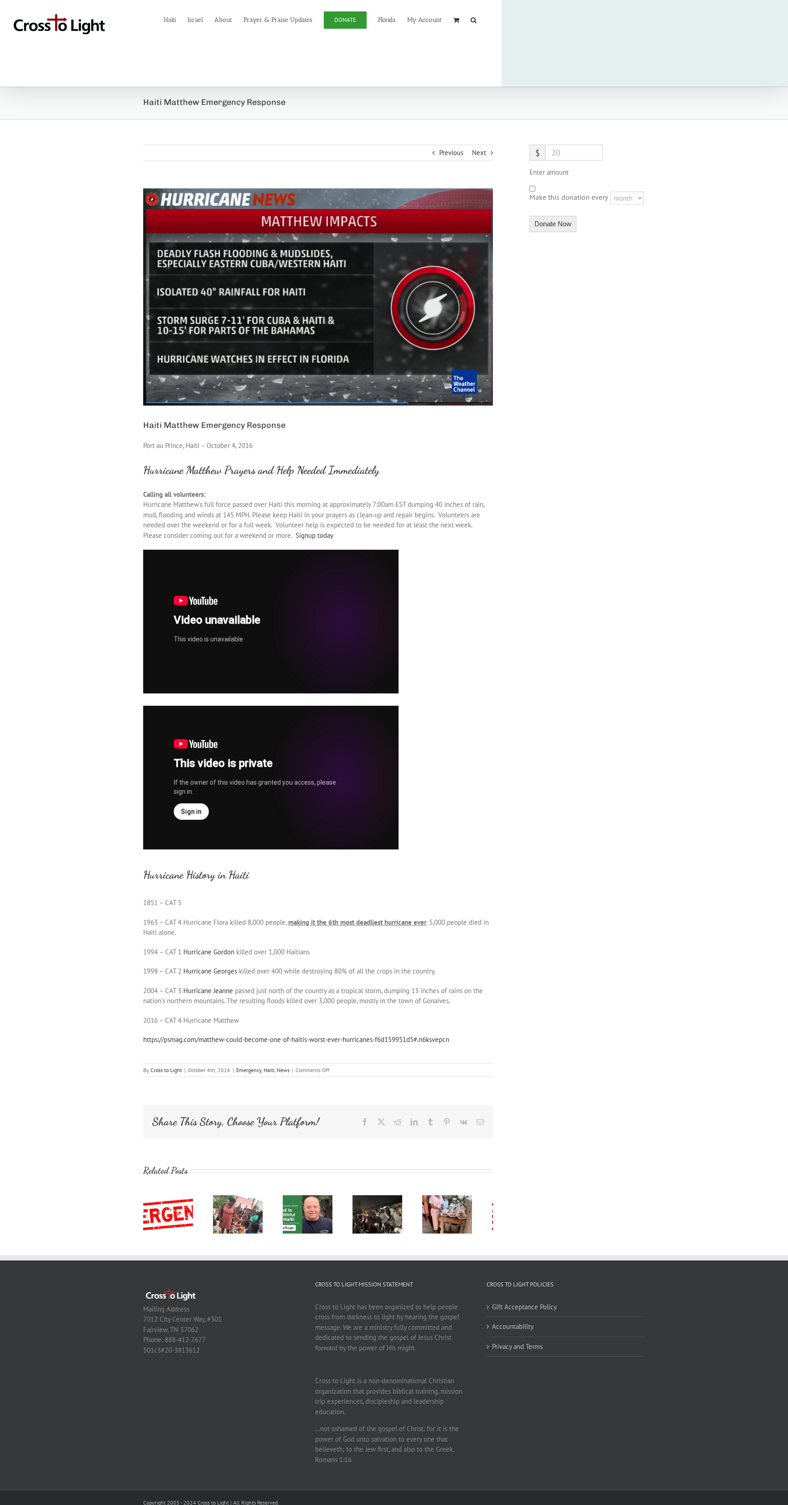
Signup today (314, 535)
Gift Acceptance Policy (524, 1310)
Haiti (269, 1070)
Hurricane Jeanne (208, 990)
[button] (474, 19)
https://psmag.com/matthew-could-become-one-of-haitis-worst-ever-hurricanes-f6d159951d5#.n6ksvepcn (296, 1039)
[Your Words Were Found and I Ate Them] (466, 1199)
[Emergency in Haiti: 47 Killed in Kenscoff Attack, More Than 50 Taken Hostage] (170, 1199)
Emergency (248, 1070)
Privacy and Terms (517, 1350)
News (283, 1070)
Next (479, 152)
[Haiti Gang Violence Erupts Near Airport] (392, 1199)
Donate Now (552, 224)
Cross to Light (166, 1070)
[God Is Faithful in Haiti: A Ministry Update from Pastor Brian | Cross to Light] (318, 1199)
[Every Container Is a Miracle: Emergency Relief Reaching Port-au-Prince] (244, 1199)
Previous (451, 152)
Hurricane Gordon (208, 952)
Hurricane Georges (210, 971)
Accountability (513, 1330)
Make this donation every (569, 197)
